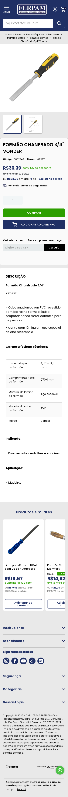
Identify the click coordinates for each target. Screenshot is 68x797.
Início (8, 34)
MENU (6, 12)
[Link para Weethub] (12, 767)
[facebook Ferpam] (14, 661)
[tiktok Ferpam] (32, 661)
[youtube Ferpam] (23, 661)
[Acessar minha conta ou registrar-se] (55, 10)
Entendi (21, 789)
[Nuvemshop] (48, 768)
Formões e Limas (38, 37)
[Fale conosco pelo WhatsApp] (60, 770)
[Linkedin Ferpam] (40, 661)
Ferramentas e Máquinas (29, 34)
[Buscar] (59, 23)
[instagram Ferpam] (6, 661)
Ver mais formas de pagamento (27, 185)
